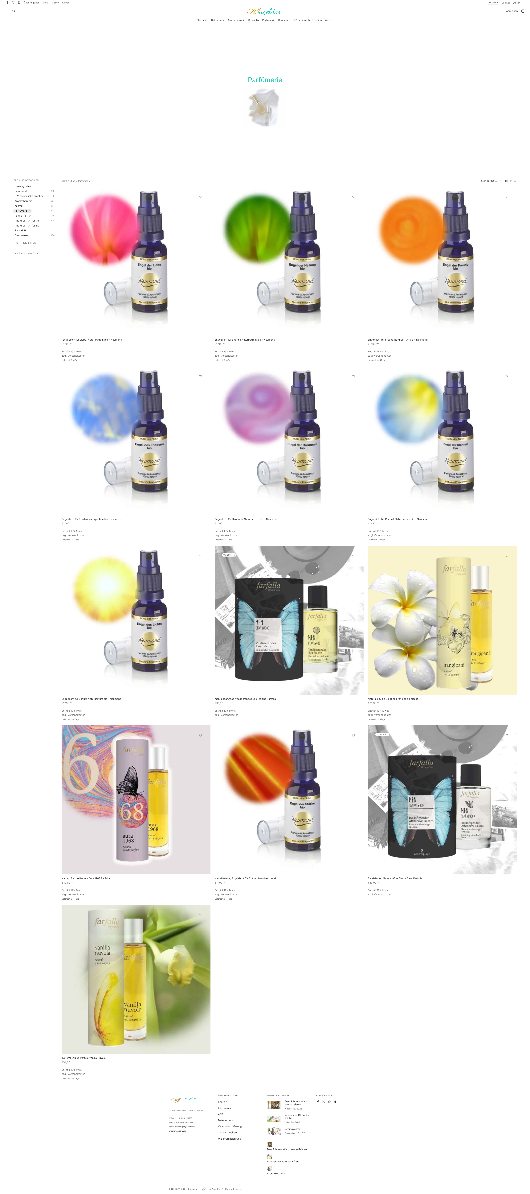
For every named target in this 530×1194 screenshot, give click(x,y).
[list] (515, 180)
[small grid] (510, 180)
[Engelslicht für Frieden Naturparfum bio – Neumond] (136, 440)
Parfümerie (268, 20)
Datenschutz (225, 1120)
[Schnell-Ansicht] (200, 210)
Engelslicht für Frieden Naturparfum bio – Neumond (92, 519)
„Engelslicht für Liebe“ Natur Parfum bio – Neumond (92, 339)
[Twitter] (323, 1102)
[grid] (506, 180)
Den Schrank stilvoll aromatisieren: (296, 1103)
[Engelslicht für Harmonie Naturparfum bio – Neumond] (289, 440)
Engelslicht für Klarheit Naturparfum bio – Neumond (398, 519)
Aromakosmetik (294, 1129)
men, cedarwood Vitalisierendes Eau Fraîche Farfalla (245, 698)
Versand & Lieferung (230, 1126)
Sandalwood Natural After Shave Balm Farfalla (395, 878)
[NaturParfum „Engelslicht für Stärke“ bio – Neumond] (289, 799)
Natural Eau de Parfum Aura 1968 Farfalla (86, 878)
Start (64, 181)
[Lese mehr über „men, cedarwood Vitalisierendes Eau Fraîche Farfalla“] (353, 563)
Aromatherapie (236, 20)
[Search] (13, 11)
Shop (45, 2)
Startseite (202, 20)
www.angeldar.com (177, 1131)
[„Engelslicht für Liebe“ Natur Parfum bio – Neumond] (136, 261)
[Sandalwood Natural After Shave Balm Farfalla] (442, 799)
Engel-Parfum (24, 215)
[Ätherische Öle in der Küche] (269, 1156)
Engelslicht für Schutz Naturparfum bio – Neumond (91, 698)
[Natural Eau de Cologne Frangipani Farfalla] (442, 620)
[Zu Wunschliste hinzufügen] (200, 196)
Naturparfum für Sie (27, 225)
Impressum (224, 1108)
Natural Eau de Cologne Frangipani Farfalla (393, 698)
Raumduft (284, 20)
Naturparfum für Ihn (28, 220)
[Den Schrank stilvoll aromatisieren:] (269, 1144)
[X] (13, 2)
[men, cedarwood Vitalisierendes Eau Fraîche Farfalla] (289, 620)
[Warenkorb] (522, 11)
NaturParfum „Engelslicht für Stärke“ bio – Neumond (245, 878)
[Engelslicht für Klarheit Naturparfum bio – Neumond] (442, 440)
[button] (200, 204)
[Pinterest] (335, 1102)
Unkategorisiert (24, 186)
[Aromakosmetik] (269, 1168)
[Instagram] (19, 2)
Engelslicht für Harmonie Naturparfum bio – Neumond (246, 519)
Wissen (55, 2)
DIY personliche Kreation (307, 20)
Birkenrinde (218, 20)
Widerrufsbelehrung (229, 1138)
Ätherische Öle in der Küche (297, 1117)
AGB (220, 1114)
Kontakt (66, 2)
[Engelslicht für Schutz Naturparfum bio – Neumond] (136, 620)
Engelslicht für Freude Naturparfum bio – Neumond (398, 339)
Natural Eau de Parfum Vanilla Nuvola (84, 1058)
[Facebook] (7, 2)
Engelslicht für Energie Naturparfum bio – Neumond (245, 339)
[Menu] (7, 11)
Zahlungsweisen (227, 1132)
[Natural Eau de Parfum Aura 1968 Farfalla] (136, 799)
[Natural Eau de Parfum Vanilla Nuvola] (136, 979)
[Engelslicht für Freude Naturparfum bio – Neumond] (442, 261)
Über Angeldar (31, 2)
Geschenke (21, 235)
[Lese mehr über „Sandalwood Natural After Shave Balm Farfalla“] (506, 743)
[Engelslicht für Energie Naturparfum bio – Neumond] (289, 261)
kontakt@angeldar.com (185, 1127)
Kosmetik (253, 20)
